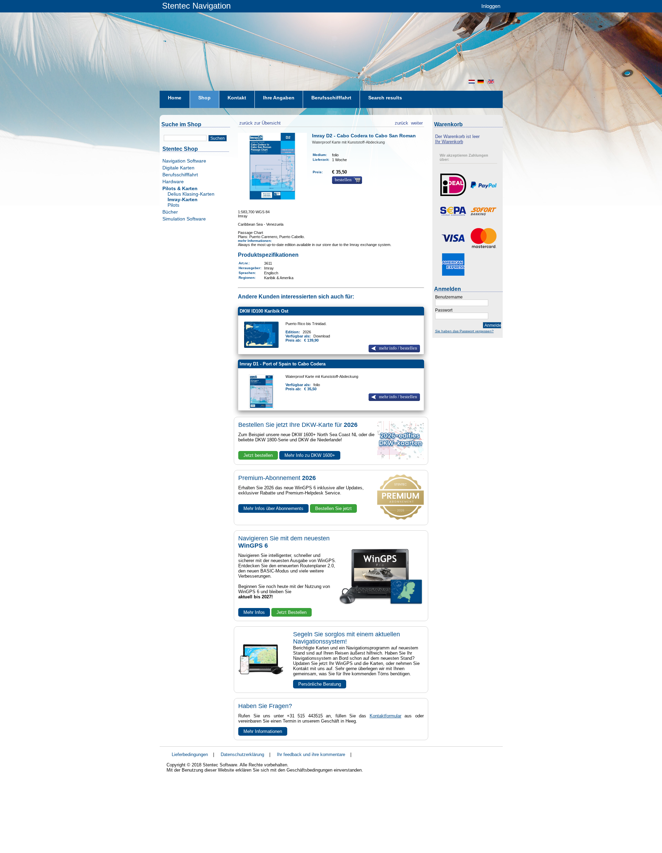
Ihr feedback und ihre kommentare (311, 754)
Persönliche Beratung (319, 684)
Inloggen (490, 5)
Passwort (443, 310)
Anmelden (492, 325)
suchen (217, 138)
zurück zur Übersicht (259, 122)
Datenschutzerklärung (242, 754)
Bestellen (343, 179)
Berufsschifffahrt (180, 174)
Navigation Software (184, 161)
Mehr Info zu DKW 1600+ (309, 455)
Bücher (170, 212)
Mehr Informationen (262, 731)
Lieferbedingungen (190, 754)
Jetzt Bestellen (292, 612)
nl (471, 82)
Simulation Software (184, 219)
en (492, 82)
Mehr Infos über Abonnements (273, 508)
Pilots (173, 205)
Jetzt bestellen (258, 455)
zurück (401, 122)
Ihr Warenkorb (449, 141)
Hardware (173, 181)
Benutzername (449, 297)
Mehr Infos (254, 612)
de (481, 82)
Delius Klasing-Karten (191, 194)
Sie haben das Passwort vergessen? (464, 331)
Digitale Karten (178, 167)
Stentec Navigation (196, 5)
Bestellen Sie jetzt (333, 508)
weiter (417, 122)
